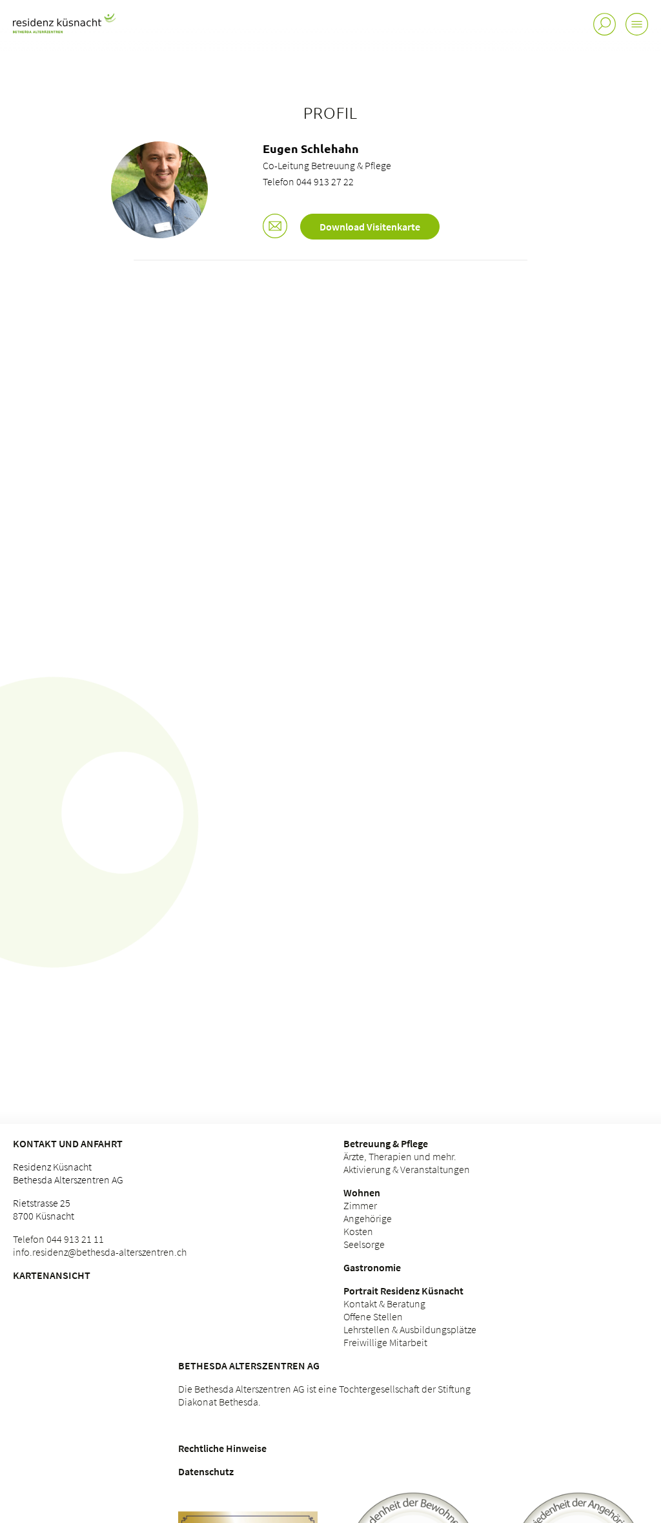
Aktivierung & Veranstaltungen (406, 1169)
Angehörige (367, 1218)
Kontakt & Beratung (384, 1303)
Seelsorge (364, 1244)
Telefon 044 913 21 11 (58, 1238)
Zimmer (360, 1205)
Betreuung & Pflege (385, 1143)
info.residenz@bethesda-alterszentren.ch (100, 1251)
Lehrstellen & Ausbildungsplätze (409, 1329)
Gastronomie (372, 1267)
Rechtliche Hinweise (222, 1448)
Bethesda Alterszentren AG (249, 1365)
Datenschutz (206, 1471)
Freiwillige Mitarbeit (385, 1342)
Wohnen (361, 1192)
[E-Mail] (275, 227)
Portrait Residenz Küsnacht (403, 1290)
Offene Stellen (373, 1316)
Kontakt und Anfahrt (68, 1143)
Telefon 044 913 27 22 (308, 181)
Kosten (358, 1231)
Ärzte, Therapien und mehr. (399, 1156)
